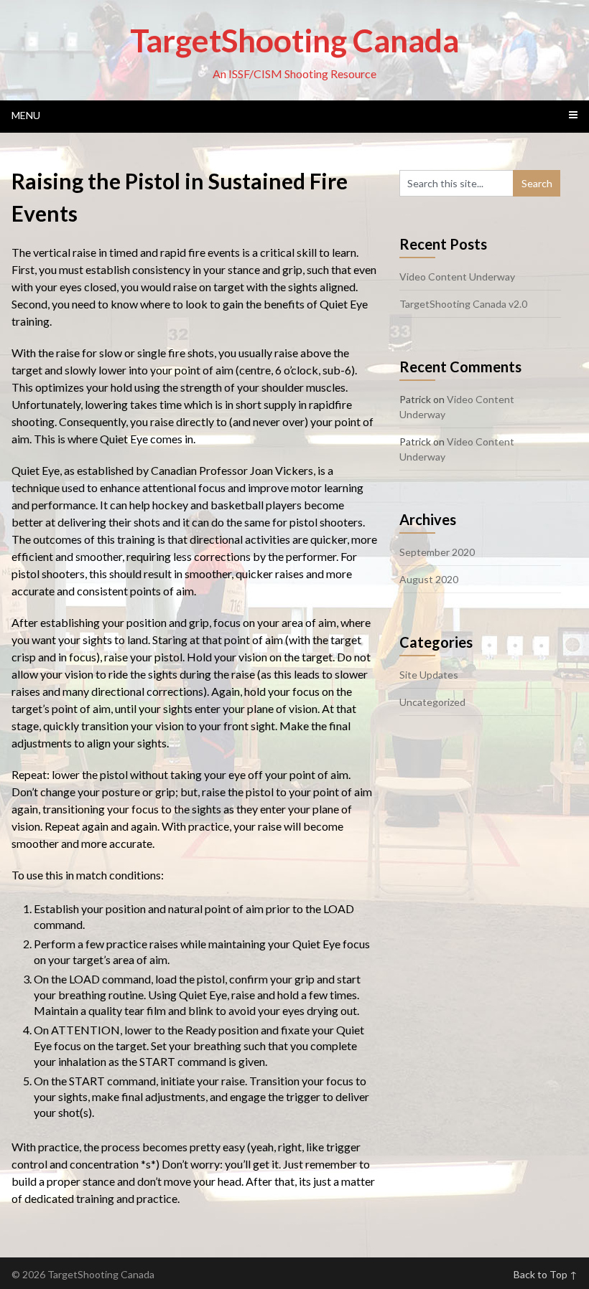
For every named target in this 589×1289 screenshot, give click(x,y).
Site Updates (428, 675)
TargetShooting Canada (294, 40)
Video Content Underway (457, 276)
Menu (25, 115)
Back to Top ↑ (546, 1274)
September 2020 (437, 552)
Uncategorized (432, 702)
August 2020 (428, 579)
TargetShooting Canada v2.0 (463, 304)
